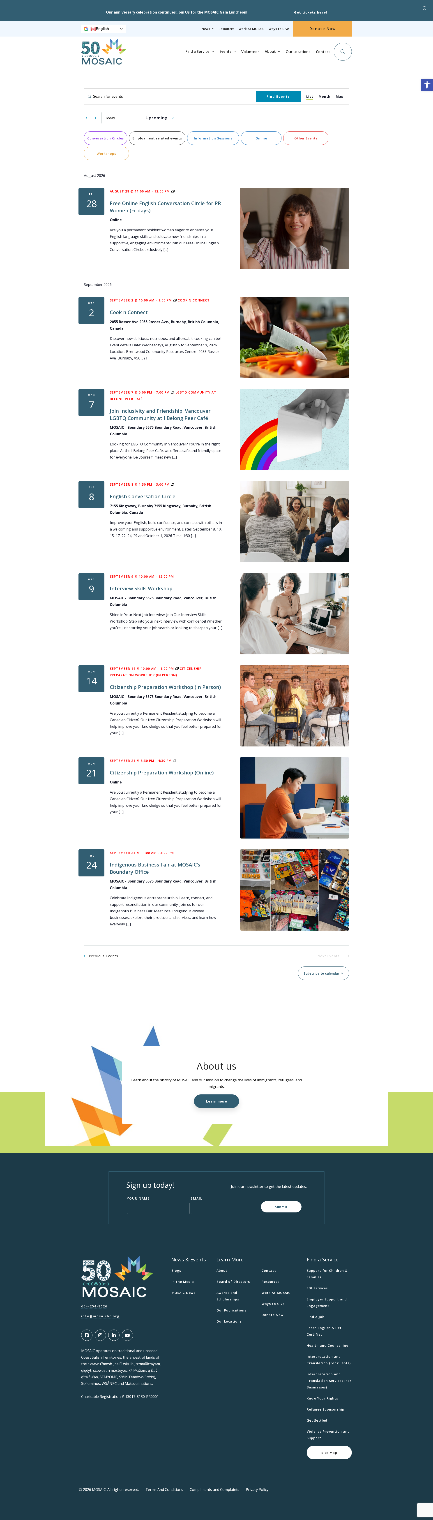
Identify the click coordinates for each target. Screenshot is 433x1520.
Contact (323, 51)
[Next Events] (95, 118)
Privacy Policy (257, 1489)
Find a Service (198, 51)
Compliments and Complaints (214, 1489)
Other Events (306, 138)
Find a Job (316, 1317)
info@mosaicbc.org (100, 1316)
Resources (226, 29)
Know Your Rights (322, 1398)
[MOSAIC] (103, 61)
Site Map (329, 1452)
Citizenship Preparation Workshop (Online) (162, 772)
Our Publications (231, 1310)
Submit (281, 1207)
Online (261, 138)
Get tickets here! (310, 12)
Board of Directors (233, 1281)
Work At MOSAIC (251, 29)
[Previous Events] (86, 118)
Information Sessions (213, 138)
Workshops (106, 153)
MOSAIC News (183, 1293)
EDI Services (317, 1288)
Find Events (278, 96)
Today (110, 118)
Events (225, 51)
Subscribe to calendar (321, 973)
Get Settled (317, 1420)
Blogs (176, 1270)
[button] (427, 85)
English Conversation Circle (142, 496)
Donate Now (322, 28)
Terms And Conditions (164, 1489)
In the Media (182, 1281)
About (270, 51)
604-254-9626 (94, 1306)
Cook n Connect (129, 312)
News (206, 29)
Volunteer (250, 51)
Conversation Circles (105, 138)
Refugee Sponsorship (325, 1409)
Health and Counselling (327, 1345)
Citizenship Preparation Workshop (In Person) (165, 687)
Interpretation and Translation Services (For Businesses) (329, 1380)
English (102, 29)
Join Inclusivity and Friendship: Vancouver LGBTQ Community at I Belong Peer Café (160, 414)
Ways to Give (279, 29)
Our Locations (298, 51)
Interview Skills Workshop (141, 588)
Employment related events (157, 138)
